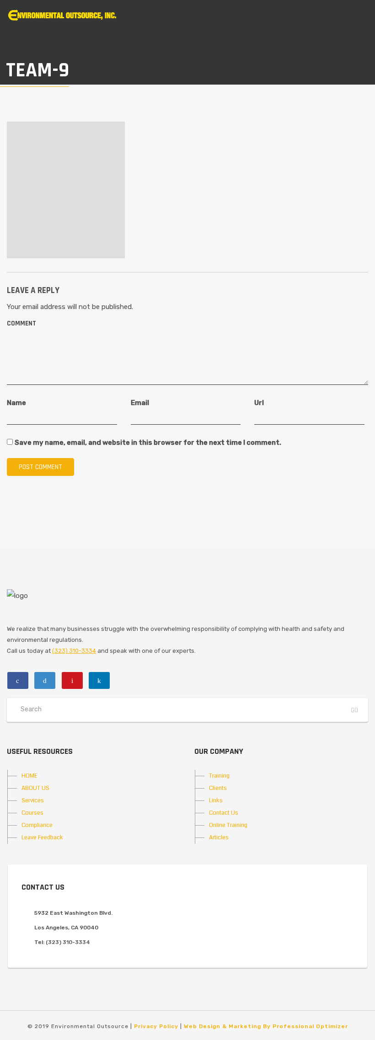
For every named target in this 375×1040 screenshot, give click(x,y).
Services (32, 800)
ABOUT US (35, 788)
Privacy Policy (156, 1026)
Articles (219, 837)
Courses (32, 813)
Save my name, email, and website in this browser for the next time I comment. (148, 442)
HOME (29, 776)
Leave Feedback (42, 837)
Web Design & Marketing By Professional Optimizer (266, 1026)
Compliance (37, 825)
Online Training (228, 825)
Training (219, 776)
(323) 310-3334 (74, 650)
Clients (218, 788)
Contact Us (223, 813)
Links (216, 800)
